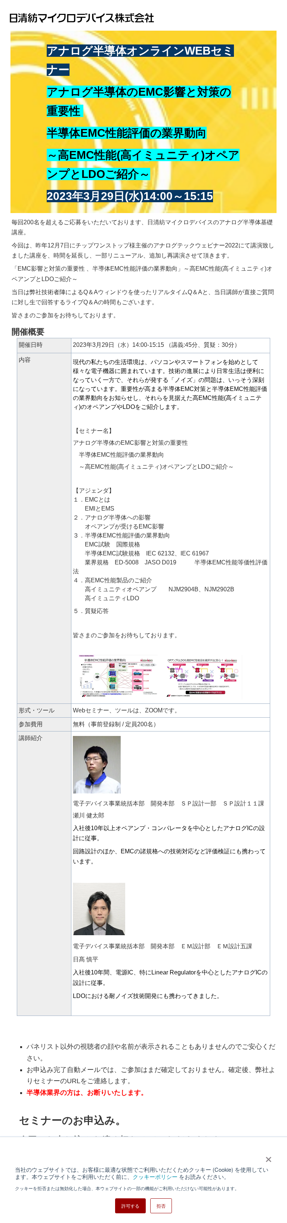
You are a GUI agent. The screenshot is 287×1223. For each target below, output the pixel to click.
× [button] (268, 1156)
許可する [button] (130, 1205)
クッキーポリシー (155, 1176)
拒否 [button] (161, 1205)
